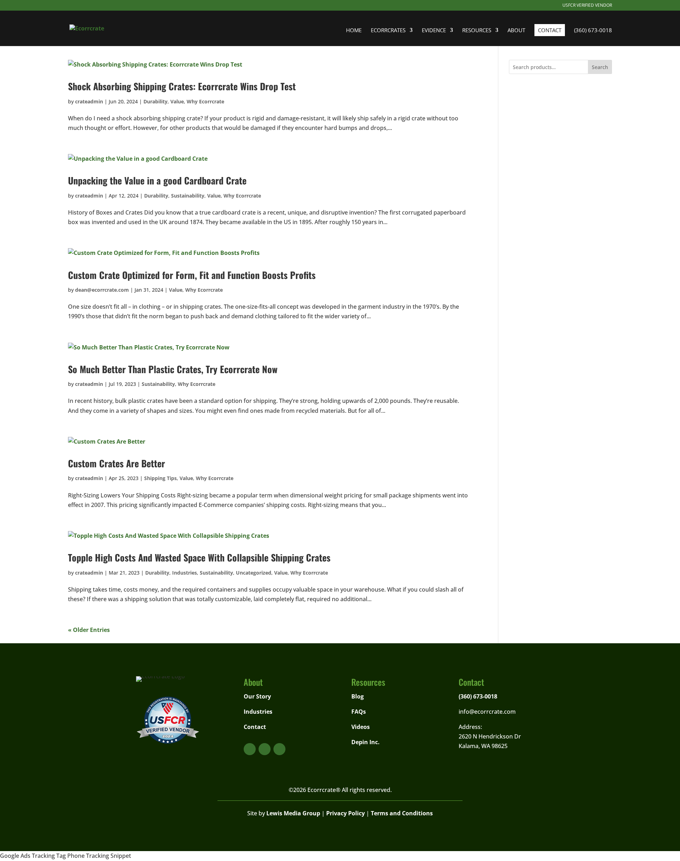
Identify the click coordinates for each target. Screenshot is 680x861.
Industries (184, 572)
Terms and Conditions (402, 813)
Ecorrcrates (388, 31)
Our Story (257, 696)
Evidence (434, 31)
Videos (360, 727)
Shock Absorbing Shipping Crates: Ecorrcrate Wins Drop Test (182, 86)
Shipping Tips (160, 478)
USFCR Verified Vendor (587, 5)
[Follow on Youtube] (250, 749)
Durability (155, 101)
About (516, 31)
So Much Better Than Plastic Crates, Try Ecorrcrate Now (173, 369)
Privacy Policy (345, 813)
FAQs (358, 711)
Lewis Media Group (293, 813)
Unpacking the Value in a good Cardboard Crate (157, 180)
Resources (476, 31)
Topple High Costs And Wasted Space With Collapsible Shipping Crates (199, 557)
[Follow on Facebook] (265, 749)
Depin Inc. (365, 742)
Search (600, 67)
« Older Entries (89, 630)
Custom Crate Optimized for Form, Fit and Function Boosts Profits (192, 275)
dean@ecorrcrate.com (102, 289)
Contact (549, 30)
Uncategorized (253, 572)
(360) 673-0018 (593, 31)
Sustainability (187, 195)
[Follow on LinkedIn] (279, 749)
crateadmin (89, 101)
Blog (357, 696)
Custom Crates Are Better (116, 463)
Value (177, 101)
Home (354, 31)
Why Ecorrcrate (205, 101)
